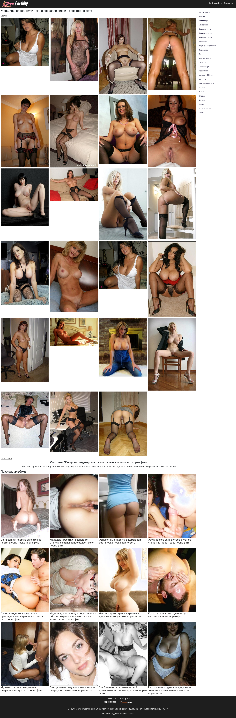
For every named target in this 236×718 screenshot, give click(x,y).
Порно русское (205, 108)
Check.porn (124, 698)
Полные (202, 87)
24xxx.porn (111, 698)
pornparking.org (87, 709)
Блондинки (203, 25)
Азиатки (202, 16)
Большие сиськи (205, 33)
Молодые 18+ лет (206, 75)
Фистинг (202, 100)
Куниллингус (204, 67)
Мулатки (202, 79)
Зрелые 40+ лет (205, 58)
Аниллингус (203, 21)
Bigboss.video (215, 3)
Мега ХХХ (203, 113)
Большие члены (205, 37)
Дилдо (201, 54)
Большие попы (205, 29)
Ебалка (4, 16)
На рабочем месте (206, 83)
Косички (202, 62)
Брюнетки (203, 41)
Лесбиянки (203, 71)
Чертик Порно (204, 12)
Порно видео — (111, 702)
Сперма (202, 96)
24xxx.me (228, 3)
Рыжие (202, 92)
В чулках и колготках (207, 46)
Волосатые (203, 50)
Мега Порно (6, 458)
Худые (201, 104)
